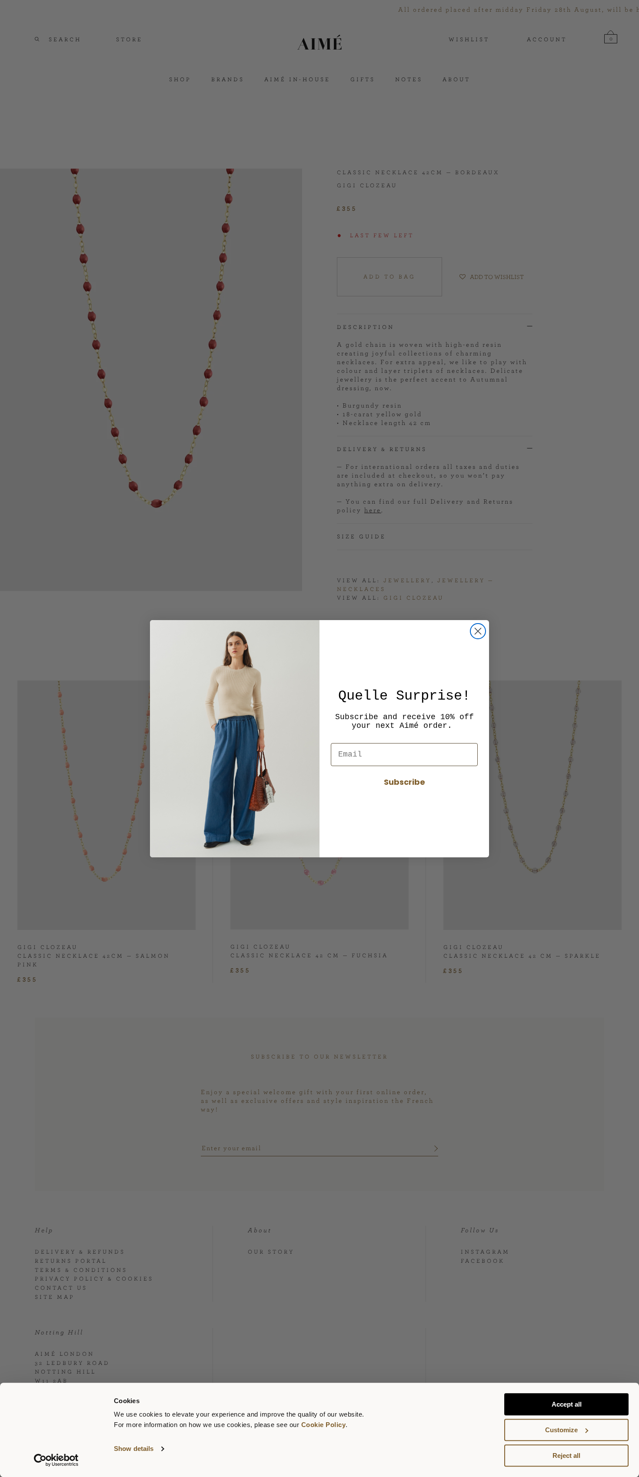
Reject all (566, 1455)
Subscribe (404, 782)
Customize (561, 1430)
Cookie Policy (323, 1424)
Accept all (567, 1404)
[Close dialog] (478, 631)
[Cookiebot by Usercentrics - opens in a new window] (56, 1460)
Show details (133, 1449)
